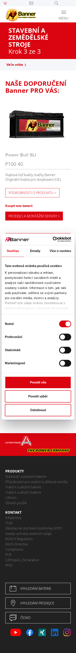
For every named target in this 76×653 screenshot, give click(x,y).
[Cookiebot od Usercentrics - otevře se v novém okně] (53, 239)
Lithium (10, 497)
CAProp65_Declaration (22, 560)
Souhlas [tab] (13, 251)
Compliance (14, 549)
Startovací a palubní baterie (25, 476)
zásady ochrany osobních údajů (28, 533)
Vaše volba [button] (14, 65)
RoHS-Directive (16, 544)
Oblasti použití (16, 503)
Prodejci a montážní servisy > (34, 216)
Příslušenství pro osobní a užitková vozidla (36, 481)
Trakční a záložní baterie (23, 487)
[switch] (65, 337)
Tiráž (8, 523)
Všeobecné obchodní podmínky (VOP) (33, 528)
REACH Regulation (19, 539)
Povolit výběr (38, 396)
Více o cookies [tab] (60, 251)
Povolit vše (38, 382)
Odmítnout (38, 410)
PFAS (9, 565)
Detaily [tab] (35, 251)
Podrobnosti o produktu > (32, 192)
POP (8, 554)
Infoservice (13, 517)
